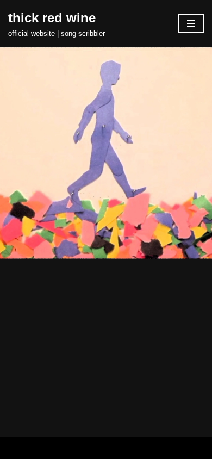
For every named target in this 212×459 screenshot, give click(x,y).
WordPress (141, 447)
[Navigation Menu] (191, 23)
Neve (60, 447)
